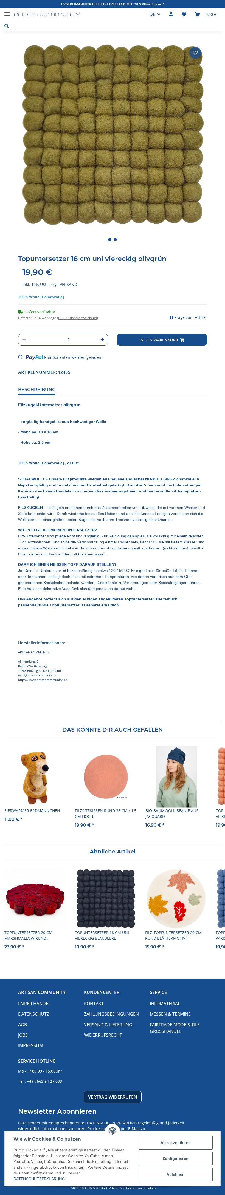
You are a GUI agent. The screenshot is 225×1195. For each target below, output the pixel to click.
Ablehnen (176, 1174)
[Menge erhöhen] (102, 340)
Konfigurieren (176, 1158)
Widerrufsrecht (103, 1035)
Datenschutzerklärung (112, 1122)
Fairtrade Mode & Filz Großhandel (175, 1028)
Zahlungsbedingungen (111, 1014)
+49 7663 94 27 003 (44, 1081)
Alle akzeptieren (176, 1142)
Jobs (23, 1035)
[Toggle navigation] (7, 11)
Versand (68, 284)
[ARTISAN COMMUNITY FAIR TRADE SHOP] (47, 14)
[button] (171, 14)
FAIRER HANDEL (34, 1004)
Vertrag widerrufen (112, 1097)
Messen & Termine (170, 1014)
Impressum (30, 1045)
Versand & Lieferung (108, 1025)
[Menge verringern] (24, 339)
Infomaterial (165, 1004)
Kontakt (94, 1004)
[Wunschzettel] (184, 14)
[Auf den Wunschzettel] (195, 53)
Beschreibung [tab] (36, 389)
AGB (22, 1025)
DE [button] (152, 14)
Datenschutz (33, 1014)
